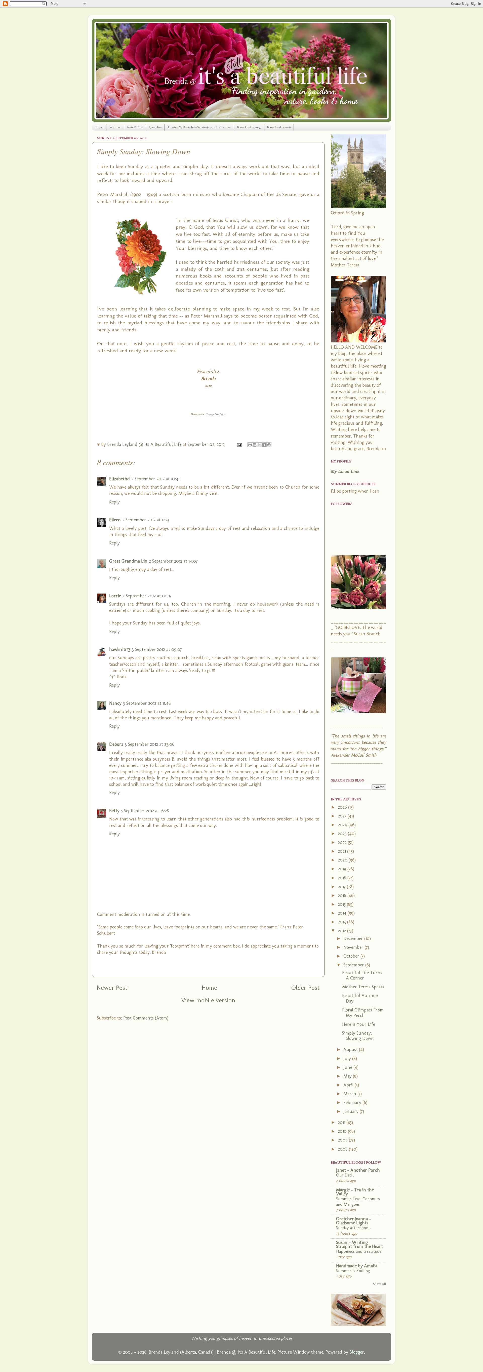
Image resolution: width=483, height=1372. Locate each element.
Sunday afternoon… (354, 1227)
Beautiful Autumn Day (360, 998)
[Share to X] (259, 444)
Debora (116, 744)
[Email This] (249, 444)
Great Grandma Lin (128, 561)
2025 (343, 816)
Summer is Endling (353, 1270)
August (351, 1049)
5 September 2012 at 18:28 (145, 810)
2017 (342, 886)
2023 (343, 833)
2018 (342, 878)
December (353, 938)
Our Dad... (345, 1175)
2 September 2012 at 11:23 (145, 520)
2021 (342, 851)
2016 (342, 895)
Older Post (305, 987)
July (347, 1058)
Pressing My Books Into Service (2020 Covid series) (199, 127)
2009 (343, 1140)
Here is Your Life (358, 1024)
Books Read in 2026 (279, 127)
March (350, 1093)
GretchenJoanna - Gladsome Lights (353, 1221)
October (351, 956)
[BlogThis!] (254, 444)
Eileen (115, 520)
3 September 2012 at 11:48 (147, 703)
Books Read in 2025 (249, 127)
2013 (342, 922)
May (348, 1076)
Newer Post (112, 987)
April (349, 1085)
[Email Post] (239, 444)
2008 (343, 1149)
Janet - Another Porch (358, 1170)
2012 (342, 930)
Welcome (115, 127)
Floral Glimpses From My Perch (363, 1012)
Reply (114, 502)
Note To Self (135, 127)
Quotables (155, 127)
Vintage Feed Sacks (216, 414)
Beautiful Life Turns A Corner (362, 975)
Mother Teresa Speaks (363, 987)
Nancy (115, 703)
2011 (342, 1122)
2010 (343, 1131)
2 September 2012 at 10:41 (155, 479)
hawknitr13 (119, 649)
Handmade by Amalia (356, 1266)
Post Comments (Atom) (145, 1018)
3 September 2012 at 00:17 (147, 596)
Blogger (356, 1352)
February (353, 1102)
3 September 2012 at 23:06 (149, 744)
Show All (379, 1284)
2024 (343, 825)
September (354, 965)
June (348, 1067)
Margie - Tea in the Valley (355, 1192)
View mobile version (208, 1000)
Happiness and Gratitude (358, 1251)
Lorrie (115, 596)
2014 (343, 913)
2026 (343, 807)
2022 (343, 842)
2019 (342, 869)
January (351, 1111)
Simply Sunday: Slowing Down (358, 1035)
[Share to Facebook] (264, 444)
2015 (342, 904)
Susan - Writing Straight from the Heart (359, 1244)
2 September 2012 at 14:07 (173, 561)
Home (99, 127)
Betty (114, 810)
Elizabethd (119, 479)
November (354, 947)
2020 (343, 860)
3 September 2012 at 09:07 (157, 649)
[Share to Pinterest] (268, 444)
